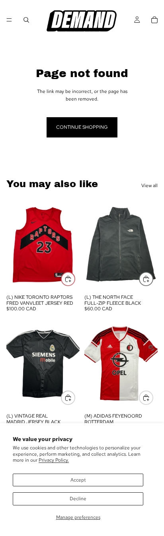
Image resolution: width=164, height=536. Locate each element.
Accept (78, 480)
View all (149, 185)
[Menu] (9, 20)
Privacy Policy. (54, 460)
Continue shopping (82, 127)
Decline (78, 498)
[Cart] (154, 20)
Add (74, 278)
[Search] (26, 20)
